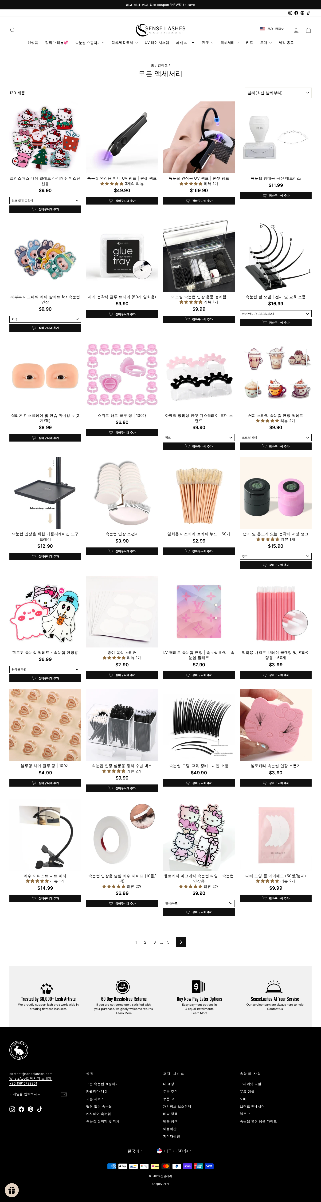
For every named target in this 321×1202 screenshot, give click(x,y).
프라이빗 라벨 (250, 1084)
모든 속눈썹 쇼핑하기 (102, 1084)
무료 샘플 (247, 1091)
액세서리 (227, 42)
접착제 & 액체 (122, 42)
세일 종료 (286, 42)
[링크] (152, 1050)
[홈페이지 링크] (160, 30)
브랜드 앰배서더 (252, 1106)
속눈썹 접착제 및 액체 (103, 1121)
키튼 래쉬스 (95, 1099)
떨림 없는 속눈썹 (99, 1106)
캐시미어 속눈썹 (98, 1114)
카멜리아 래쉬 (97, 1091)
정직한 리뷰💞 (56, 42)
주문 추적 (170, 1091)
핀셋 (206, 42)
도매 (264, 42)
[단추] (64, 1094)
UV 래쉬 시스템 (157, 42)
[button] (112, 183)
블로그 (245, 1114)
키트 (249, 42)
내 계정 (168, 1084)
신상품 (32, 42)
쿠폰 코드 (170, 1099)
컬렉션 (163, 65)
